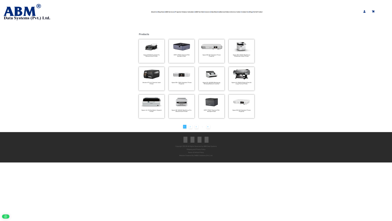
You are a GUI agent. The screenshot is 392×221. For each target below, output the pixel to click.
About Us (154, 12)
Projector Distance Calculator (184, 12)
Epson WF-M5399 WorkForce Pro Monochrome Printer (181, 110)
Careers (207, 12)
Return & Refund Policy (196, 152)
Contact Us (245, 12)
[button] (5, 216)
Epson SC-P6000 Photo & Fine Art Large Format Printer (241, 83)
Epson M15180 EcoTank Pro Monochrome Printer (152, 55)
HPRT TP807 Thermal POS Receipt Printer (211, 110)
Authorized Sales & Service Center (230, 12)
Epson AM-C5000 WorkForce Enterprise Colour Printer (241, 55)
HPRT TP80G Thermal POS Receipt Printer (182, 55)
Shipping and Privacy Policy (196, 149)
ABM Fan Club (199, 12)
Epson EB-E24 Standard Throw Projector (242, 110)
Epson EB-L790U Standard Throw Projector (182, 83)
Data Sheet (214, 12)
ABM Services (169, 12)
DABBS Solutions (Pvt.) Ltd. (203, 155)
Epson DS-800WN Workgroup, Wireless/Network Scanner (211, 83)
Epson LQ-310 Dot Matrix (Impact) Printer (152, 110)
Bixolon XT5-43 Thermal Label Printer (152, 83)
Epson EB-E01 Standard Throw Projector (212, 55)
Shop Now (161, 12)
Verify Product (257, 12)
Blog (250, 12)
